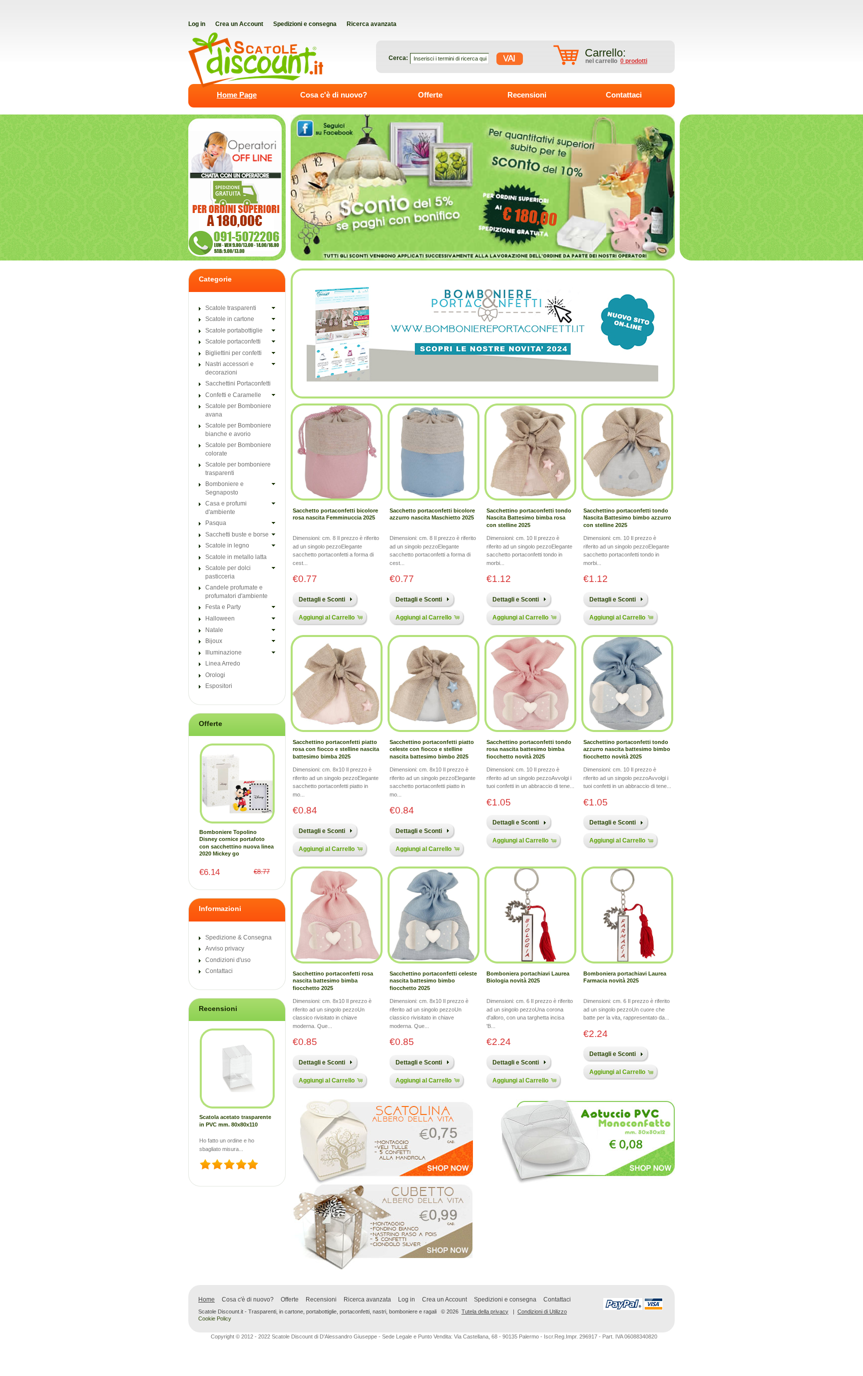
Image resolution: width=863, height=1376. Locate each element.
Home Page (237, 95)
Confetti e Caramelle (233, 395)
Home (206, 1299)
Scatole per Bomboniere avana (238, 410)
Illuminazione (223, 652)
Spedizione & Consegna (238, 937)
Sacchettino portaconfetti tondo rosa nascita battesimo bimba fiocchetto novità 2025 (528, 749)
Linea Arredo (222, 663)
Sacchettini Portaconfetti (238, 383)
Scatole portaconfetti (233, 341)
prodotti (633, 61)
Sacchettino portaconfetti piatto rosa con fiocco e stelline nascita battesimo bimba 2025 (336, 749)
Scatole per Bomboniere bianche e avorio (238, 430)
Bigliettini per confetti (233, 353)
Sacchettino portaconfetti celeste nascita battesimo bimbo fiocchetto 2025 (433, 980)
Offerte (430, 95)
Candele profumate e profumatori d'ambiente (236, 592)
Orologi (215, 675)
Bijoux (213, 641)
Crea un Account (444, 1299)
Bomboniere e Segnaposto (224, 488)
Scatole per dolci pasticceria (228, 572)
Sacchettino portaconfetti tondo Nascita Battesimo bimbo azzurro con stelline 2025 (627, 518)
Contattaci (624, 95)
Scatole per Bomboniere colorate (238, 449)
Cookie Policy (214, 1319)
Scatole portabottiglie (234, 330)
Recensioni (526, 95)
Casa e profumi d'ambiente (226, 508)
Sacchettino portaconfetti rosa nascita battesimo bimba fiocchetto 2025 (333, 980)
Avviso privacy (224, 948)
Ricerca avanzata (367, 1299)
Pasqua (215, 523)
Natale (214, 630)
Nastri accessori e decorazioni (229, 368)
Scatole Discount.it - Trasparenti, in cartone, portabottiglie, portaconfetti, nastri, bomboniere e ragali (317, 1311)
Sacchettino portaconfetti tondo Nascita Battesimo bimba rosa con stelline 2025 (528, 518)
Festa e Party (223, 607)
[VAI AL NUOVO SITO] (482, 333)
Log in (406, 1299)
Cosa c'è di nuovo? (333, 95)
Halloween (220, 618)
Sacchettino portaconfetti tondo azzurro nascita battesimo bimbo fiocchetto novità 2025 (626, 749)
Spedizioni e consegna (505, 1299)
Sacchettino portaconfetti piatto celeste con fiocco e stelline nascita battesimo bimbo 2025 (432, 749)
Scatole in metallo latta (236, 557)
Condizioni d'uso (228, 960)
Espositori (218, 686)
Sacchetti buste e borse (237, 534)
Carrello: (605, 52)
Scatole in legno (227, 545)
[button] (324, 599)
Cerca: (398, 58)
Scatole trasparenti (230, 308)
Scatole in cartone (229, 319)
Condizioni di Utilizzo (542, 1311)
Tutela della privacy (484, 1311)
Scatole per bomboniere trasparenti (238, 468)
